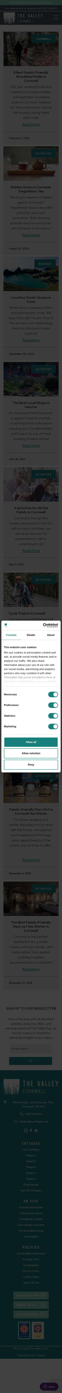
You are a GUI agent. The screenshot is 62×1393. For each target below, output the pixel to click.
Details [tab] (31, 634)
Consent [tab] (11, 634)
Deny (31, 764)
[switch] (53, 705)
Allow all (31, 742)
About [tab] (51, 634)
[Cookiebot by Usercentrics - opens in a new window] (43, 625)
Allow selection (31, 753)
